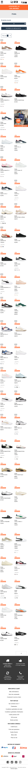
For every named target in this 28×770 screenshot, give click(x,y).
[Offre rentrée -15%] (21, 126)
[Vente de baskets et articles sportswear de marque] (14, 2)
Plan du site (14, 737)
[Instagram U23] (20, 762)
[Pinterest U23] (16, 762)
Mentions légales (14, 768)
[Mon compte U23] (24, 2)
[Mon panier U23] (26, 2)
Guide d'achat (14, 732)
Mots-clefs (14, 735)
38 (13, 23)
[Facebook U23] (8, 762)
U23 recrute (14, 717)
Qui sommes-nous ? (14, 703)
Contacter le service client (14, 697)
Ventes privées (14, 720)
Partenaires (14, 706)
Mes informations (14, 691)
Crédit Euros (14, 726)
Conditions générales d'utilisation (14, 712)
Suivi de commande (14, 694)
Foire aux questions (14, 729)
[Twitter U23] (12, 762)
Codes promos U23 (14, 714)
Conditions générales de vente (14, 709)
